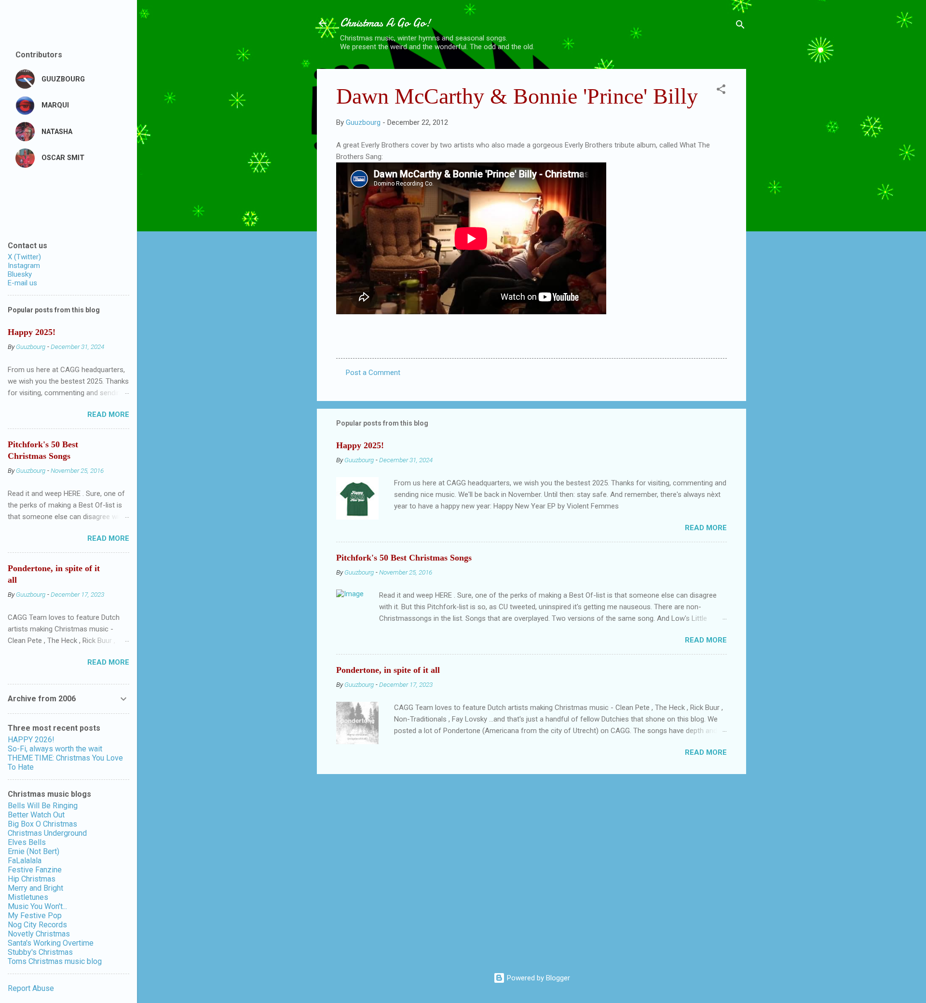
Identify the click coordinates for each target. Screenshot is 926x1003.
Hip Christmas (31, 878)
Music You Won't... (37, 906)
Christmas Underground (47, 833)
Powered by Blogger (537, 978)
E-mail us (22, 283)
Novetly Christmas (39, 933)
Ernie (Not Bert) (33, 851)
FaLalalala (24, 860)
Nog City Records (37, 924)
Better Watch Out (36, 814)
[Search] (740, 26)
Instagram (24, 265)
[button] (721, 90)
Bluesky (20, 274)
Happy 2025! (360, 445)
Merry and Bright (35, 888)
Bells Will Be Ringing (43, 805)
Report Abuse (31, 988)
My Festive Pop (35, 915)
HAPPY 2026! (31, 739)
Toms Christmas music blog (55, 961)
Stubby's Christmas (40, 952)
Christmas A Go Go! (385, 23)
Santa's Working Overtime (51, 943)
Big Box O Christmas (42, 824)
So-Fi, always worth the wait (55, 748)
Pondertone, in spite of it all (388, 670)
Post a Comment (373, 372)
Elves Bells (27, 842)
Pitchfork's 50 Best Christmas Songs (404, 557)
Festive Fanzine (35, 869)
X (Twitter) (24, 257)
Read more (706, 527)
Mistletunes (28, 897)
